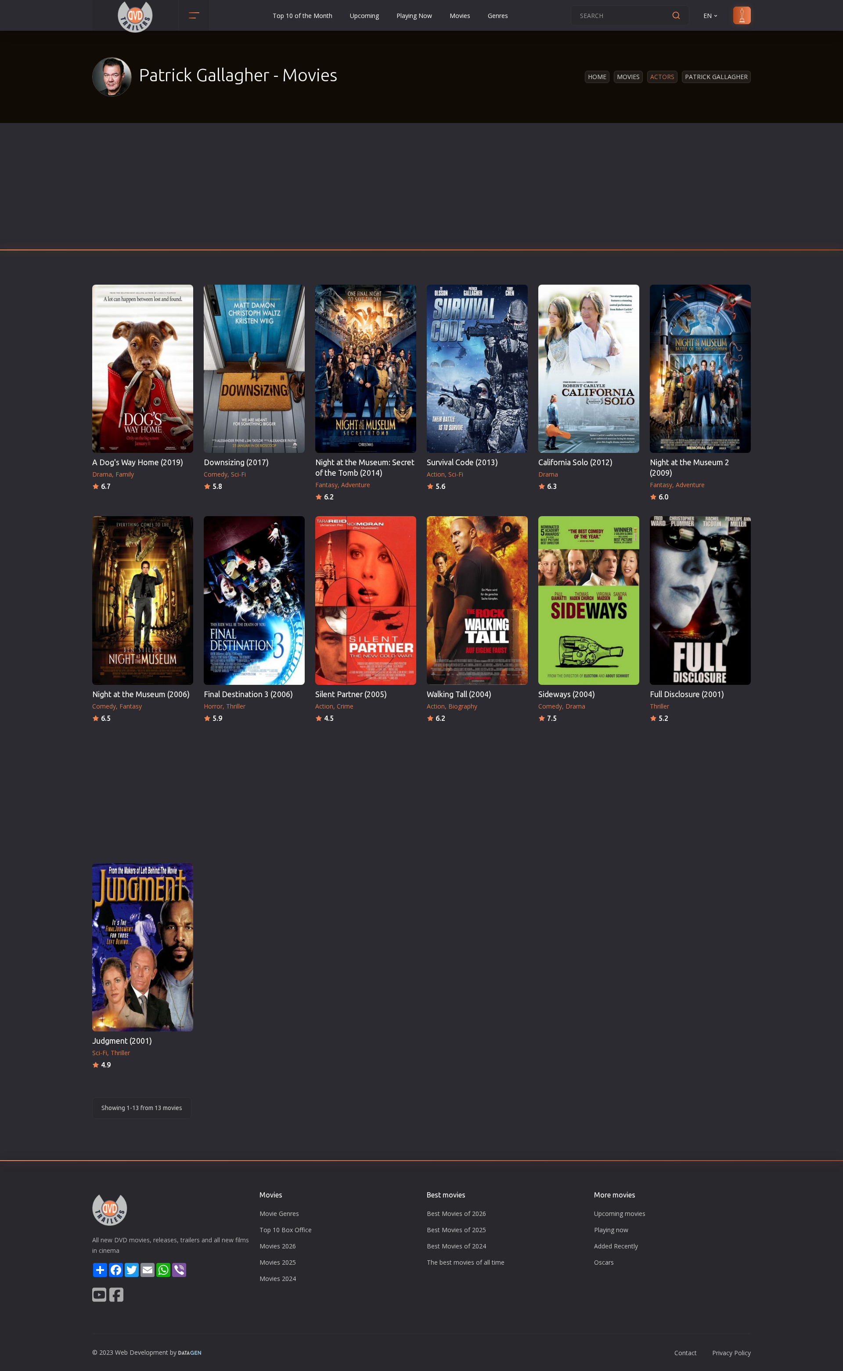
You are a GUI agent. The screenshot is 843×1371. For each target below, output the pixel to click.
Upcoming (364, 15)
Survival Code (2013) (462, 462)
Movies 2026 (277, 1246)
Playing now (611, 1230)
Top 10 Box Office (285, 1230)
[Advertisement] (421, 188)
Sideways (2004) (566, 694)
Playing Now (414, 15)
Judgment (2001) (122, 1041)
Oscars (604, 1262)
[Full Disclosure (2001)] (700, 600)
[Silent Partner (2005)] (365, 600)
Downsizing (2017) (236, 462)
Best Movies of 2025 (456, 1230)
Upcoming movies (619, 1213)
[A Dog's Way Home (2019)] (142, 369)
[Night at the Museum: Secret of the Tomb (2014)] (365, 369)
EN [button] (707, 15)
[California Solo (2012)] (588, 369)
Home (597, 76)
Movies (460, 15)
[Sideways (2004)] (588, 600)
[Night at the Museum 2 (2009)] (700, 369)
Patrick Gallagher (716, 76)
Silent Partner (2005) (351, 694)
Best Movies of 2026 (456, 1213)
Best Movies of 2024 (456, 1246)
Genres (498, 15)
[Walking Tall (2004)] (477, 600)
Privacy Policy (731, 1353)
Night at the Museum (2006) (141, 694)
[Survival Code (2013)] (477, 369)
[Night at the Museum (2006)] (142, 600)
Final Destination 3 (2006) (248, 694)
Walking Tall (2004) (459, 694)
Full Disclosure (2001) (687, 694)
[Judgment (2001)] (142, 947)
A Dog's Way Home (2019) (137, 462)
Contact (685, 1353)
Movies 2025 (277, 1262)
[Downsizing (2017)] (254, 369)
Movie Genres (279, 1213)
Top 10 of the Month (302, 15)
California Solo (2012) (575, 462)
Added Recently (616, 1246)
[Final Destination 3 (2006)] (254, 600)
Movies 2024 (277, 1278)
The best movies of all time (465, 1262)
